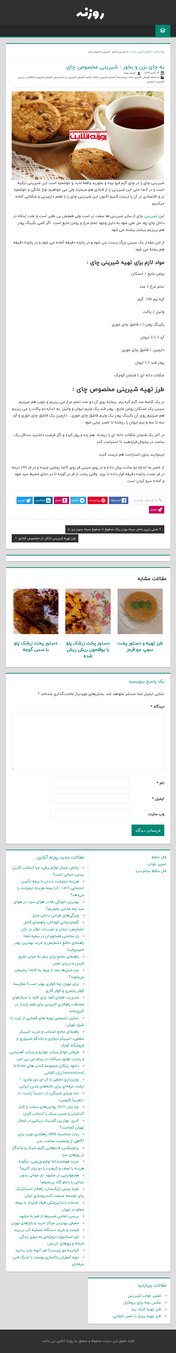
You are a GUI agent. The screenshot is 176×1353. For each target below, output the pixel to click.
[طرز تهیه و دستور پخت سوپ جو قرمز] (140, 633)
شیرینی (150, 216)
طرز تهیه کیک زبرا (146, 1309)
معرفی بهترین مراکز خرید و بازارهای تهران (45, 1223)
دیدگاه (157, 706)
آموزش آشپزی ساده (141, 52)
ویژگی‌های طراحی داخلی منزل (55, 915)
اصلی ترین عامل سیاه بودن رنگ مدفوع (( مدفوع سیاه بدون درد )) (113, 530)
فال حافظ (158, 857)
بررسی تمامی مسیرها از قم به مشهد (49, 1216)
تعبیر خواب (156, 864)
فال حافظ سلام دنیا (151, 871)
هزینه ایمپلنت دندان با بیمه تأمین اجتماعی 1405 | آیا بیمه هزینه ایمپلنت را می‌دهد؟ (50, 888)
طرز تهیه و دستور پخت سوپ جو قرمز (140, 646)
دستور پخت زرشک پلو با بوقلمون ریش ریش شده (88, 649)
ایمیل (158, 799)
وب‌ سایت (156, 814)
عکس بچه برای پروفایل (142, 1302)
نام (160, 783)
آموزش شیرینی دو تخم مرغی (69, 77)
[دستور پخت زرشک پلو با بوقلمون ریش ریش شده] (87, 633)
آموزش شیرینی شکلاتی (39, 77)
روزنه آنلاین (159, 52)
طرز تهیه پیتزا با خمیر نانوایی (137, 1316)
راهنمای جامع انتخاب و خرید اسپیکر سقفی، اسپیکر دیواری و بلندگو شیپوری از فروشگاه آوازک (50, 1038)
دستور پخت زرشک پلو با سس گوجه (36, 646)
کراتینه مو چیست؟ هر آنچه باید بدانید (47, 1250)
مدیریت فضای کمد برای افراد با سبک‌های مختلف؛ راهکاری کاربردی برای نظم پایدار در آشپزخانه (48, 1004)
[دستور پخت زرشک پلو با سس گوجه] (35, 633)
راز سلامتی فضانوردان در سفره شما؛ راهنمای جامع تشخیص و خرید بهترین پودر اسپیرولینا (49, 943)
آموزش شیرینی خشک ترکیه (101, 77)
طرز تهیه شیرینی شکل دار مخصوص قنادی (47, 539)
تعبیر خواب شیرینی (144, 1296)
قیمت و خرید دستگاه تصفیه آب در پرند (46, 1230)
